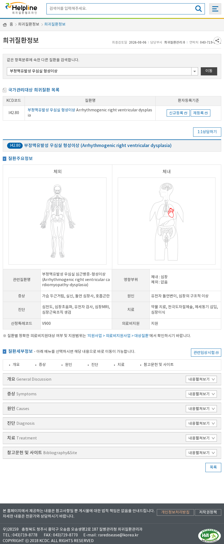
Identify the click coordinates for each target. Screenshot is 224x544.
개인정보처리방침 (175, 512)
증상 (42, 365)
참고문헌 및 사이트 (159, 365)
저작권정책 (208, 512)
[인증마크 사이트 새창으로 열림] (209, 535)
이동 (209, 71)
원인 (68, 365)
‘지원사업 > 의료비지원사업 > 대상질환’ (118, 336)
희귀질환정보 (28, 24)
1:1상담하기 (207, 132)
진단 (94, 365)
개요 (16, 365)
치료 (121, 365)
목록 (213, 467)
